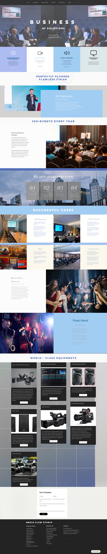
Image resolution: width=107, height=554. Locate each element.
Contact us (65, 526)
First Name (41, 496)
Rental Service (49, 526)
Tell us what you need (43, 505)
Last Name (55, 496)
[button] (40, 67)
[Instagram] (65, 539)
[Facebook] (64, 539)
